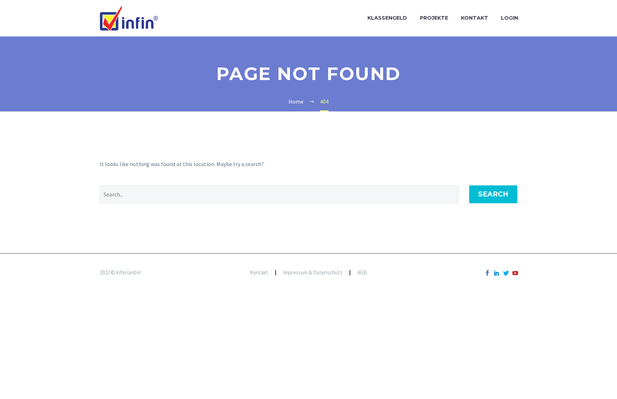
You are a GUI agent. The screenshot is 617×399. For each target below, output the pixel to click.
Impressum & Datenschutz (312, 272)
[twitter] (506, 273)
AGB (362, 272)
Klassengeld (387, 18)
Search (493, 194)
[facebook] (487, 273)
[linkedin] (497, 273)
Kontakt (474, 18)
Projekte (434, 18)
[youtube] (515, 273)
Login (509, 18)
